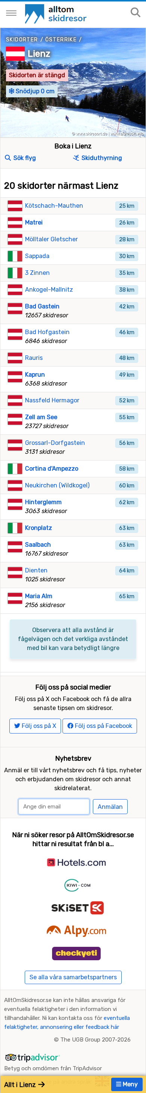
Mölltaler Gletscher (51, 239)
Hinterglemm (43, 502)
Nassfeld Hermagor (52, 400)
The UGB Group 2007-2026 (95, 1039)
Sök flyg (24, 157)
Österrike (61, 40)
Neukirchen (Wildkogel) (57, 485)
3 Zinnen (37, 272)
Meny (129, 1084)
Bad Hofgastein (47, 332)
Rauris (34, 357)
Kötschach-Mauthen (54, 205)
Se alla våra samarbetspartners (73, 977)
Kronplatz (38, 527)
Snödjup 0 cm (34, 91)
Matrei (34, 222)
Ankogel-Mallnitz (49, 289)
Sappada (37, 256)
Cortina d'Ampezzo (51, 468)
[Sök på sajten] (135, 13)
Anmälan (110, 806)
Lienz (39, 53)
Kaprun (35, 374)
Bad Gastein (42, 306)
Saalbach (38, 544)
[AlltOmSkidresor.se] (56, 13)
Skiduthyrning (101, 157)
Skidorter (22, 40)
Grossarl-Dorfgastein (55, 442)
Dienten (36, 570)
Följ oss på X (38, 725)
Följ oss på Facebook (102, 725)
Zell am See (41, 417)
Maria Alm (38, 596)
